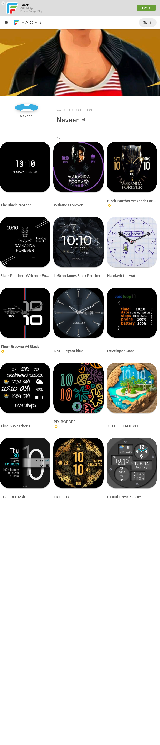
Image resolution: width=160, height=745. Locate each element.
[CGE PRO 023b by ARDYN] (25, 463)
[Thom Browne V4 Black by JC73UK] (25, 313)
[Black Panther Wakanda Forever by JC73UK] (132, 167)
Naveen (27, 116)
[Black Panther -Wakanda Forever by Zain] (25, 242)
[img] (27, 107)
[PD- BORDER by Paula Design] (78, 388)
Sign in (147, 22)
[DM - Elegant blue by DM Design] (78, 313)
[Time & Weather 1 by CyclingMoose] (25, 388)
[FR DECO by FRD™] (78, 463)
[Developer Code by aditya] (132, 313)
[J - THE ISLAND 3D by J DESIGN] (132, 388)
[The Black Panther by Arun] (25, 167)
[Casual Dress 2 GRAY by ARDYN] (132, 463)
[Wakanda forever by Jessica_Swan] (78, 167)
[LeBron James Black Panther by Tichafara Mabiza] (78, 242)
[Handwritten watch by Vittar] (132, 242)
